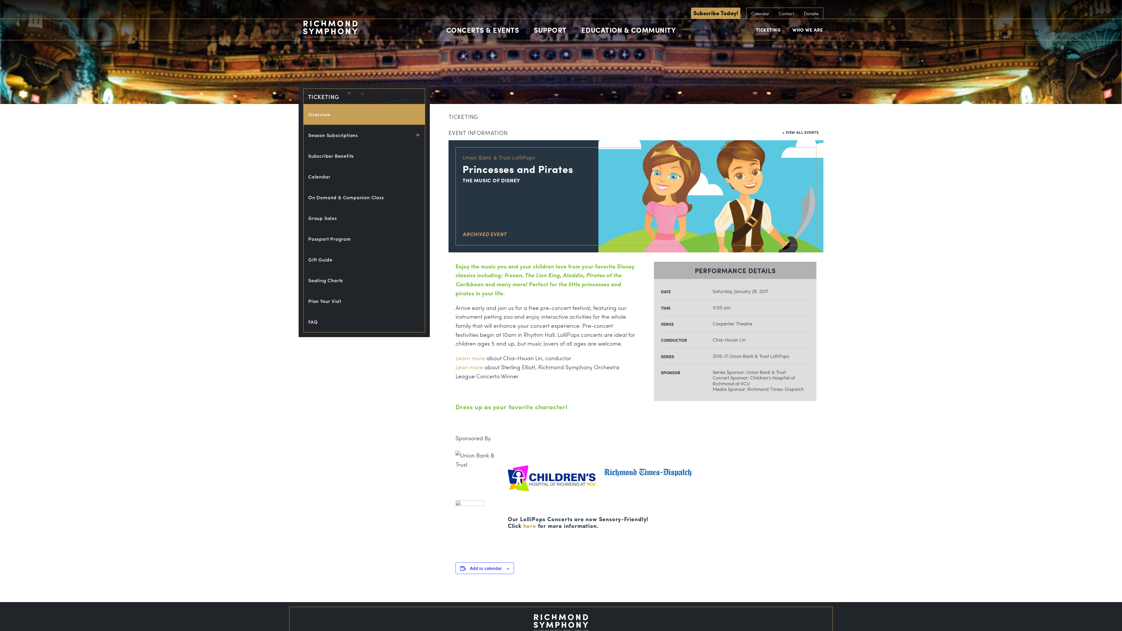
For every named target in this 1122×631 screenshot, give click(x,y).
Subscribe (561, 129)
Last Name (519, 99)
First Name (519, 72)
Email (512, 45)
